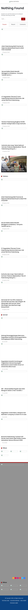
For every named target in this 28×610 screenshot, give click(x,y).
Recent (13, 24)
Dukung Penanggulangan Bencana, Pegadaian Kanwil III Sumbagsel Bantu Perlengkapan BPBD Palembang (13, 337)
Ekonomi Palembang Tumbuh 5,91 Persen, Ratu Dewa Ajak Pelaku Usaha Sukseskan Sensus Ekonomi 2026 (13, 438)
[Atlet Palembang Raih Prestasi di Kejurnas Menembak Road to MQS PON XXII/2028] (14, 36)
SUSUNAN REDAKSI (14, 600)
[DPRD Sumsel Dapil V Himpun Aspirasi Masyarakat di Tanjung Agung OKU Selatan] (13, 452)
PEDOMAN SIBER (14, 603)
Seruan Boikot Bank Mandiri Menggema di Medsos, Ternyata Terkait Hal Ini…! (12, 73)
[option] (14, 164)
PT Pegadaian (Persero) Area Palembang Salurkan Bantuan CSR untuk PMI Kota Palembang (13, 98)
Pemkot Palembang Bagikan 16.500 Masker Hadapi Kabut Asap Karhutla (14, 123)
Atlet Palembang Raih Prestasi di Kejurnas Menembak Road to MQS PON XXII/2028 (13, 48)
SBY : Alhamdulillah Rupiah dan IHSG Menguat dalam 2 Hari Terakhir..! (13, 389)
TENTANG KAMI (5, 600)
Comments (23, 24)
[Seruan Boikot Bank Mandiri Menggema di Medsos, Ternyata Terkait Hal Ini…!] (14, 62)
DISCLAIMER (23, 600)
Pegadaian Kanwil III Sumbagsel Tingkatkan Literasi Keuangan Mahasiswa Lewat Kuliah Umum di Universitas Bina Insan (12, 363)
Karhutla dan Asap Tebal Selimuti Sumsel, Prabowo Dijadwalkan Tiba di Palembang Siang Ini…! (14, 147)
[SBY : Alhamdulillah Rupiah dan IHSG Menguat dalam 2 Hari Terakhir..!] (14, 379)
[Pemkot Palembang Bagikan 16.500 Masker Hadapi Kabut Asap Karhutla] (14, 112)
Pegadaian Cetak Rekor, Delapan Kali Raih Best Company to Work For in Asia (13, 413)
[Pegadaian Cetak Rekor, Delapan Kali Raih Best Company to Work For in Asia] (14, 403)
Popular (4, 24)
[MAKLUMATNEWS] (14, 1)
